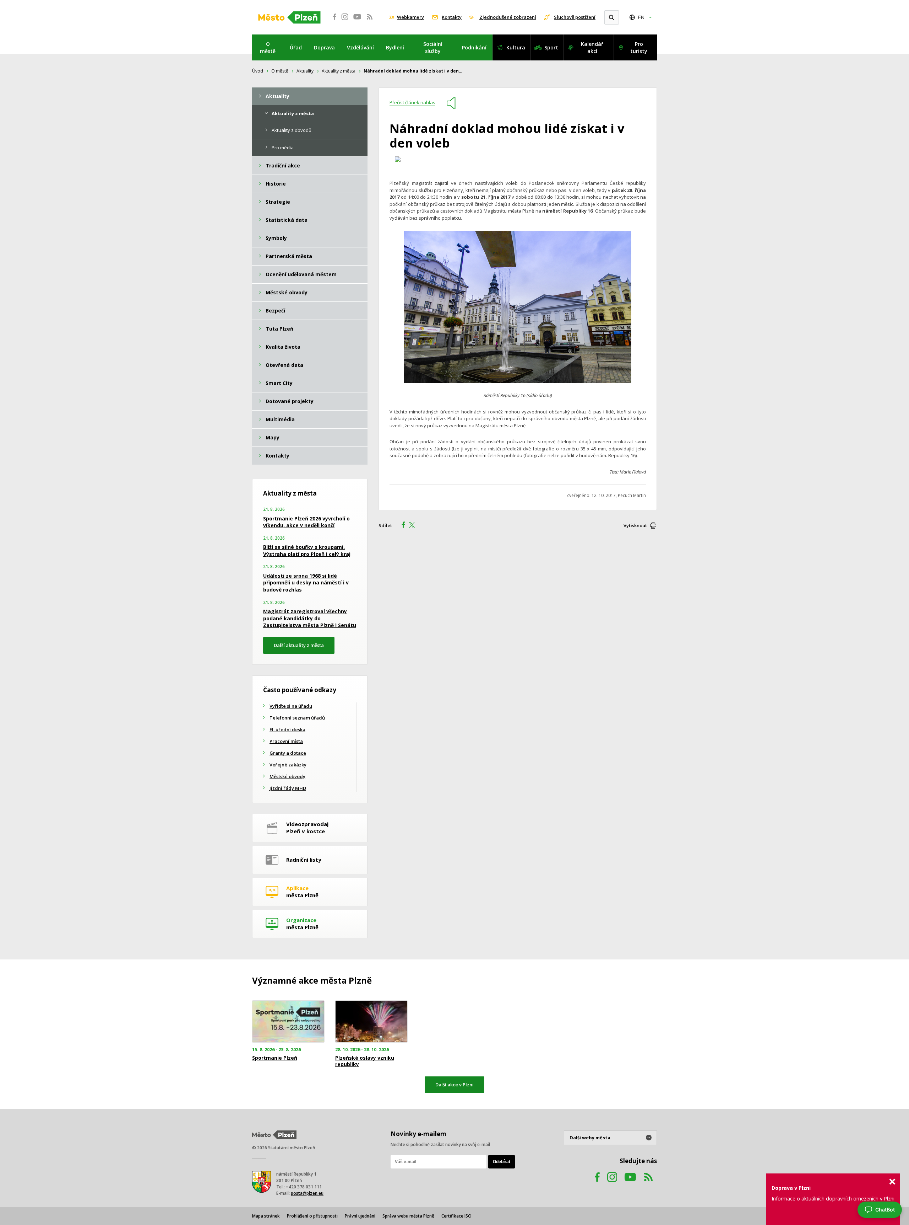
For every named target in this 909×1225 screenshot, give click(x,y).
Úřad (296, 47)
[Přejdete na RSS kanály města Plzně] (369, 20)
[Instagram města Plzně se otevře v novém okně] (344, 20)
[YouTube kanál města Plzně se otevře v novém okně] (630, 1184)
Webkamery (410, 17)
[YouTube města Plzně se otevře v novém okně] (357, 20)
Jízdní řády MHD (288, 788)
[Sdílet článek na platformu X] (414, 526)
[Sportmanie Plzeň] (288, 1021)
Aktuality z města (338, 71)
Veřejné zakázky (288, 764)
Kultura (515, 47)
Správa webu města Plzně (408, 1216)
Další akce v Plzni (454, 1084)
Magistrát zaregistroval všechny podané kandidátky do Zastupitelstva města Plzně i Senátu (309, 618)
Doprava (324, 47)
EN (641, 17)
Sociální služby (432, 47)
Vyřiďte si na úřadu (291, 706)
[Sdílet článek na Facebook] (401, 526)
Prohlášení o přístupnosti (312, 1216)
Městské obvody (287, 776)
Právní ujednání (360, 1216)
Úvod (257, 71)
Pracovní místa (286, 741)
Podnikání (474, 47)
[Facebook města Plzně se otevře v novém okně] (332, 20)
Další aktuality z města (299, 645)
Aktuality (305, 71)
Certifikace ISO (456, 1216)
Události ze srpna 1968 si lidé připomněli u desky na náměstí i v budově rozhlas (306, 582)
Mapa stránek (266, 1216)
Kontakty (452, 17)
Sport (551, 47)
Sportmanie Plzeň (274, 1058)
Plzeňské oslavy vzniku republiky (364, 1061)
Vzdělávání (360, 47)
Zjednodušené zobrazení (507, 17)
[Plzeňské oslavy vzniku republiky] (371, 1021)
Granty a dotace (288, 753)
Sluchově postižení (574, 17)
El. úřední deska (287, 729)
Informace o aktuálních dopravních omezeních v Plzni (833, 1198)
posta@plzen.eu (307, 1193)
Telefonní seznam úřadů (297, 718)
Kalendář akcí (592, 47)
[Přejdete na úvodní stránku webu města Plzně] (289, 17)
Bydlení (395, 47)
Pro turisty (638, 47)
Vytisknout (635, 525)
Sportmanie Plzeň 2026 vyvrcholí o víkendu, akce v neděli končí (306, 522)
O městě (268, 47)
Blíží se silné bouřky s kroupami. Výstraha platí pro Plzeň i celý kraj (306, 550)
